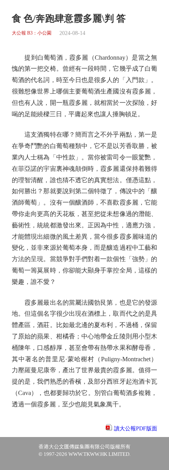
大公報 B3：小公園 (31, 33)
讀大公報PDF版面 (135, 429)
